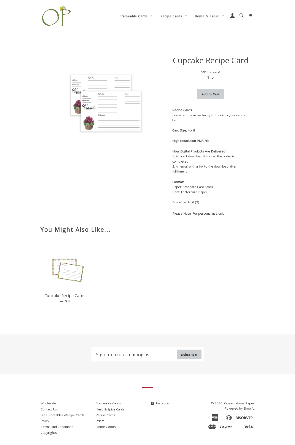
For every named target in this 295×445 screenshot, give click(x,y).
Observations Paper (239, 403)
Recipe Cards (171, 16)
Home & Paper (207, 16)
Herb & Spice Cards (110, 409)
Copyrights (49, 432)
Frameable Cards (134, 16)
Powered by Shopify (239, 408)
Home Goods (106, 426)
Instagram (163, 403)
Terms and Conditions (57, 426)
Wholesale (48, 403)
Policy (45, 421)
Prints (100, 421)
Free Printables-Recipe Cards (62, 415)
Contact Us (49, 409)
